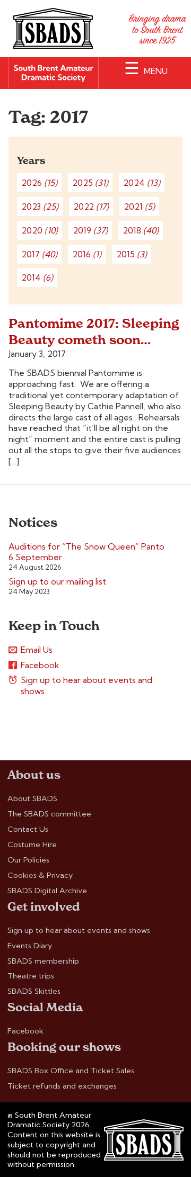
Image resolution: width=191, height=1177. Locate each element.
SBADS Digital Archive (47, 890)
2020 (39, 230)
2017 (39, 254)
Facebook (40, 665)
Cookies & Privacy (40, 875)
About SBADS (32, 798)
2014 (37, 277)
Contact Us (27, 829)
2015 (131, 254)
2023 (39, 206)
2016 (86, 254)
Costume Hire (32, 844)
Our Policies (28, 860)
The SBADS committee (49, 814)
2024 (141, 182)
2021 (139, 206)
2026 (39, 182)
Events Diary (29, 945)
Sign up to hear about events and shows (86, 685)
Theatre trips (30, 976)
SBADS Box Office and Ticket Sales (70, 1070)
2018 (141, 230)
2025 (90, 182)
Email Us (37, 649)
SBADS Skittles (33, 991)
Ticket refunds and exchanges (62, 1086)
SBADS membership (43, 961)
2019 (90, 230)
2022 (91, 206)
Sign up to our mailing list (57, 581)
